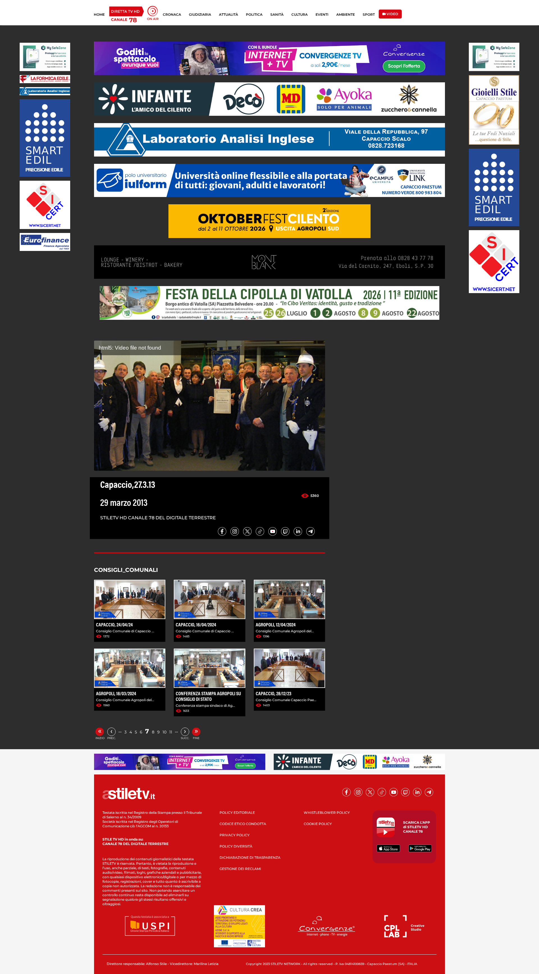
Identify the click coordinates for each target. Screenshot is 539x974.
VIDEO (392, 14)
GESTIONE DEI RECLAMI (240, 869)
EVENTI (322, 14)
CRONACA (172, 14)
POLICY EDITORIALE (237, 812)
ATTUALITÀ (228, 14)
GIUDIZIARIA (200, 14)
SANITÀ (277, 14)
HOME (99, 14)
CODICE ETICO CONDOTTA (243, 824)
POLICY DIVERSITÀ (236, 846)
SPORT (369, 14)
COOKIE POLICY (318, 824)
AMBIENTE (345, 14)
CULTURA (299, 14)
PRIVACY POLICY (235, 835)
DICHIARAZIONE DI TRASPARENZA (250, 857)
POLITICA (254, 14)
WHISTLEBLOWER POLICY (327, 812)
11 (170, 732)
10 (164, 732)
